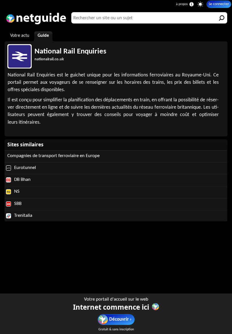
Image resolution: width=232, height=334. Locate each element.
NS (16, 191)
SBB (17, 203)
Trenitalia (22, 215)
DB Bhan (22, 179)
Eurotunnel (24, 167)
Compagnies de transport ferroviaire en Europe (53, 155)
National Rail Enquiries (70, 51)
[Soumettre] (221, 17)
